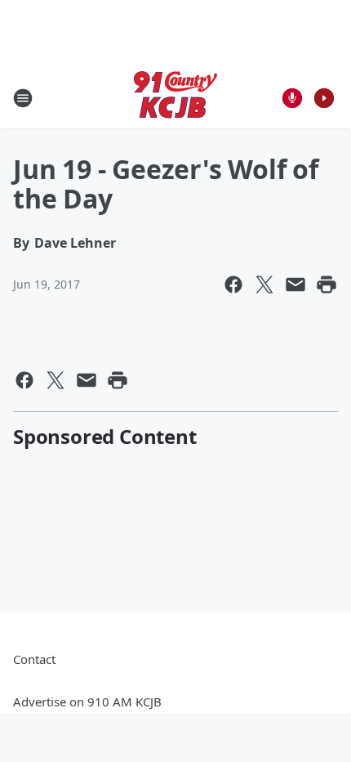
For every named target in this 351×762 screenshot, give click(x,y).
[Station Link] (175, 97)
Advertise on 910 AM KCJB (87, 701)
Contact (34, 659)
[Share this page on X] (264, 284)
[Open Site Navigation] (23, 98)
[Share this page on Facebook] (233, 284)
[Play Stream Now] (324, 98)
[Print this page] (326, 284)
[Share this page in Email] (295, 284)
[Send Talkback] (292, 98)
